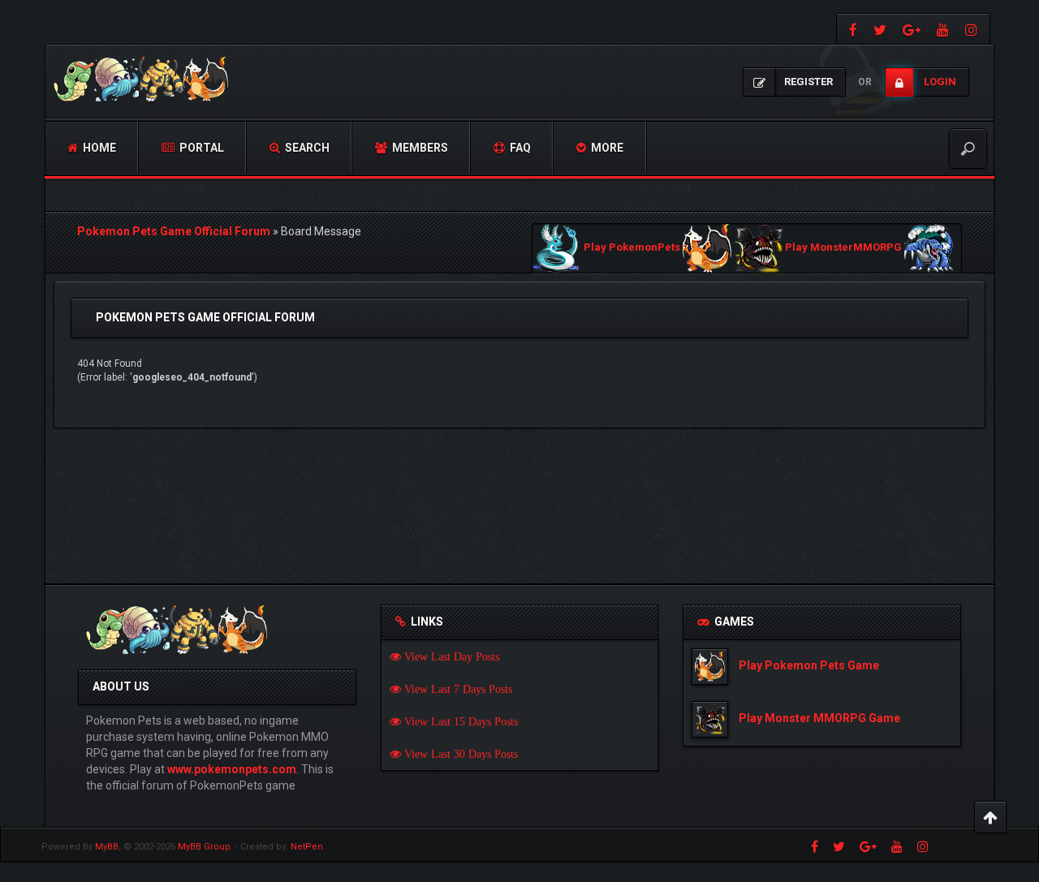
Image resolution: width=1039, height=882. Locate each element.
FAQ (519, 147)
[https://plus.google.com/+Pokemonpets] (912, 29)
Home (98, 147)
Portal (200, 147)
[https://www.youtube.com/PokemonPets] (943, 29)
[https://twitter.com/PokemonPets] (880, 29)
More (605, 147)
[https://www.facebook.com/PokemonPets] (851, 29)
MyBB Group (204, 846)
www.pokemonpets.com (231, 769)
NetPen (307, 846)
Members (419, 147)
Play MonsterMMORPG (843, 248)
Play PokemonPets (632, 248)
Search (306, 147)
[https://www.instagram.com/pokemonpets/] (973, 29)
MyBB (107, 846)
